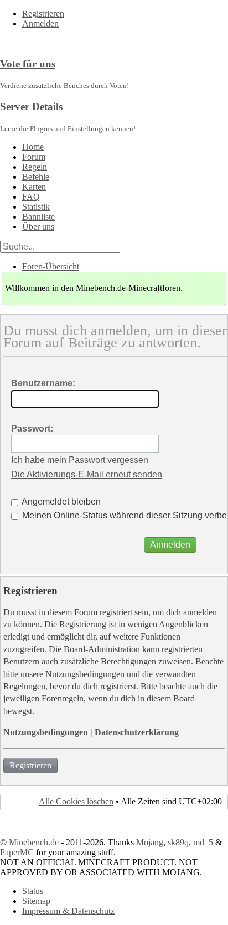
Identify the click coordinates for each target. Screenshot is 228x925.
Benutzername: (43, 383)
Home (33, 147)
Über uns (38, 226)
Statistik (36, 206)
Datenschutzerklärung (137, 732)
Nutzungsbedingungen (45, 732)
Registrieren (43, 13)
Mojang (149, 842)
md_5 (203, 842)
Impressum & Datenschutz (68, 911)
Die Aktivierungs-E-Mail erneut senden (86, 474)
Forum (33, 157)
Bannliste (38, 216)
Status (32, 891)
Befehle (35, 176)
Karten (34, 186)
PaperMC (17, 852)
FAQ (31, 196)
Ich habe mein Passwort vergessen (79, 460)
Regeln (34, 167)
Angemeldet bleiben (60, 501)
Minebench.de (34, 842)
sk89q (178, 842)
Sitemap (36, 901)
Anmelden (40, 23)
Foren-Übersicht (50, 266)
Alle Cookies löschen (76, 801)
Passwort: (32, 428)
